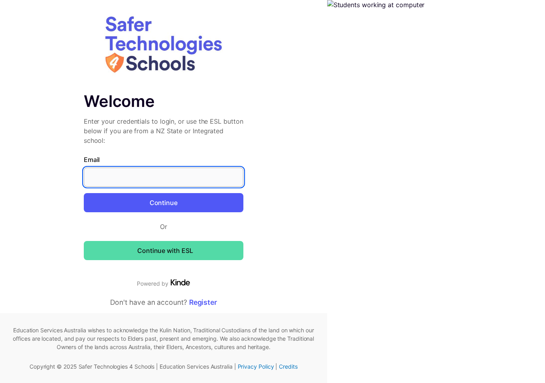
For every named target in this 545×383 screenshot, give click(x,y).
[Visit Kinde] (180, 282)
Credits (288, 366)
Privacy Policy (256, 366)
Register (203, 302)
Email (92, 160)
